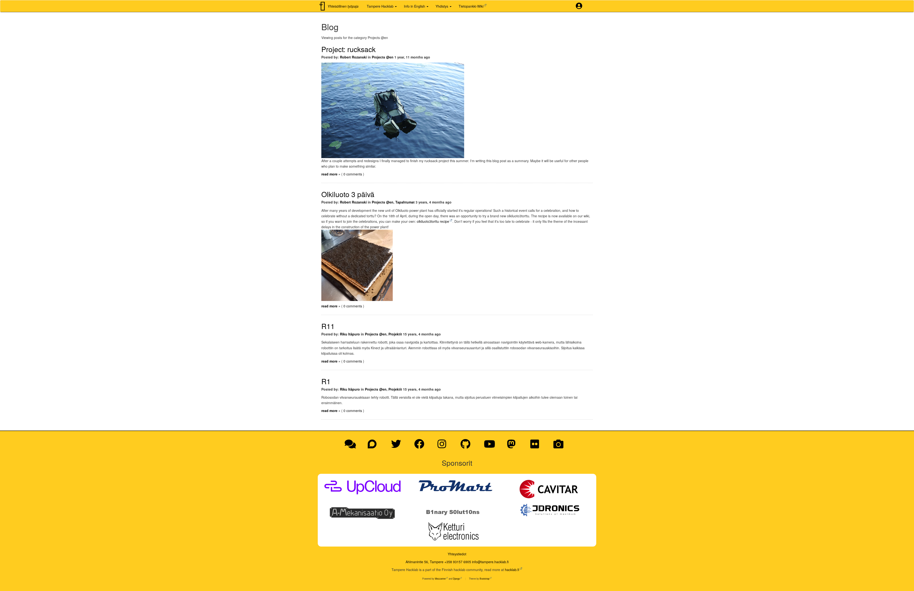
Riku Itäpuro (350, 334)
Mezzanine (440, 578)
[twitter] (397, 446)
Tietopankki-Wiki (471, 6)
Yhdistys (442, 6)
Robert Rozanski (353, 57)
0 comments (353, 174)
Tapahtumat (405, 202)
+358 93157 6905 (457, 561)
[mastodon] (513, 446)
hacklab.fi (512, 569)
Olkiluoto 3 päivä (347, 194)
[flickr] (536, 446)
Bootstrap (484, 578)
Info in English (415, 6)
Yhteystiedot (457, 554)
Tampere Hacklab (380, 6)
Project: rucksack (348, 49)
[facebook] (420, 446)
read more (329, 174)
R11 (328, 326)
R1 (326, 381)
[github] (467, 446)
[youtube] (491, 446)
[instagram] (443, 446)
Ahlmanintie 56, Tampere (424, 561)
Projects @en (382, 57)
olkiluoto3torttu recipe (433, 221)
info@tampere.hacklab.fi (490, 561)
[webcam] (558, 446)
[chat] (352, 446)
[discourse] (374, 446)
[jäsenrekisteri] (580, 6)
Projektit (395, 334)
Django (456, 578)
